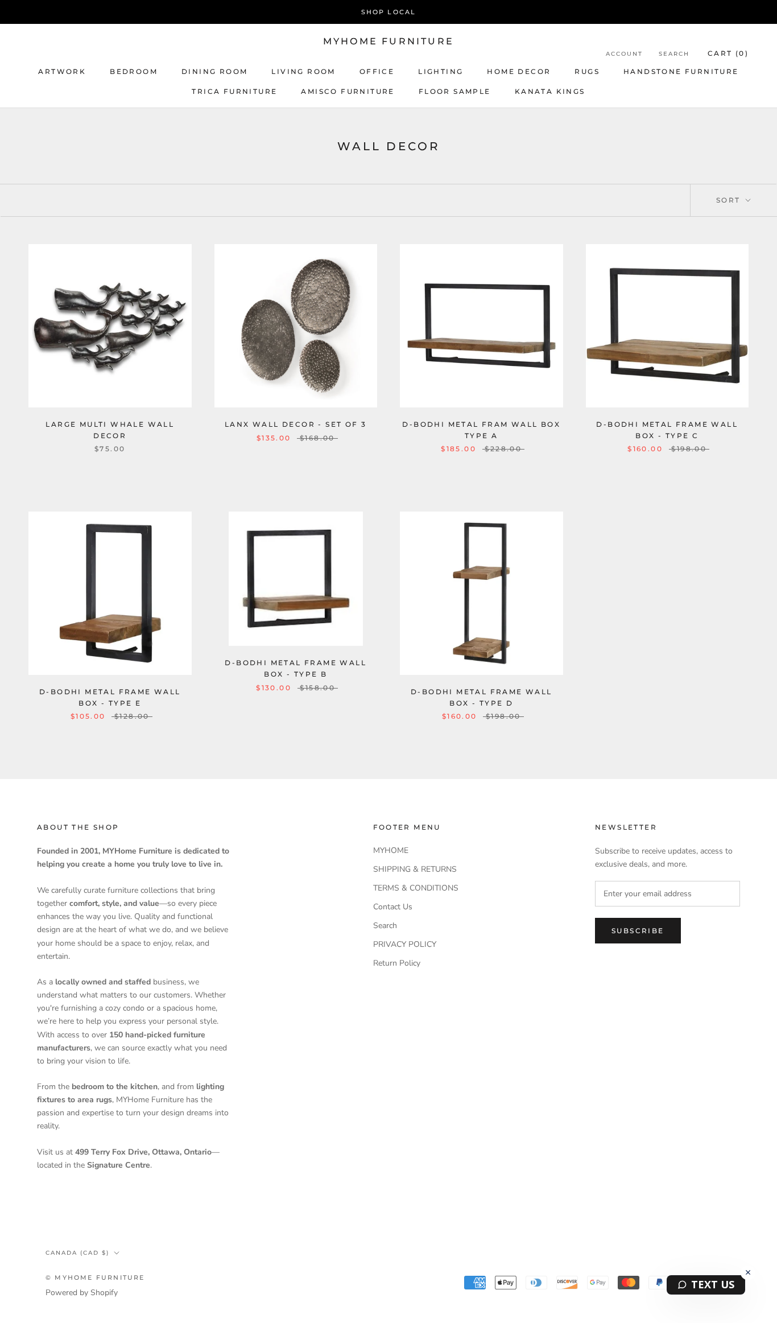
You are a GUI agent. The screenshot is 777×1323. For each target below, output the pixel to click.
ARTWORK (62, 71)
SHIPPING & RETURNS (415, 869)
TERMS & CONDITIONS (415, 888)
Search (674, 53)
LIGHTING (440, 71)
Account (624, 53)
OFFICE (376, 71)
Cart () (728, 53)
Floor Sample (455, 91)
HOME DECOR (519, 71)
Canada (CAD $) (77, 1252)
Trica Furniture (234, 91)
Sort (729, 200)
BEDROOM (134, 71)
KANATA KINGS (550, 91)
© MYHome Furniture (95, 1277)
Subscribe (637, 930)
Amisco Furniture (347, 91)
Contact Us (392, 906)
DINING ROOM (214, 71)
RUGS (587, 71)
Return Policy (396, 963)
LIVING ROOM (303, 71)
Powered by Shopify (82, 1292)
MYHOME (390, 850)
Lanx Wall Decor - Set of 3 (295, 424)
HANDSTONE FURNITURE (681, 71)
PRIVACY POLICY (404, 944)
